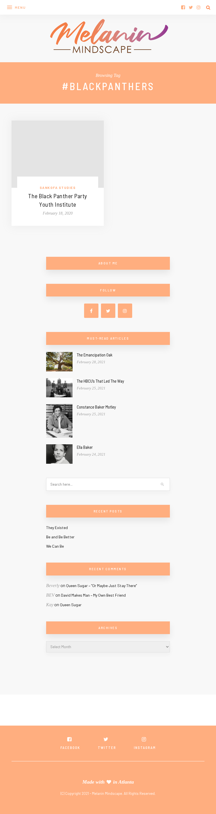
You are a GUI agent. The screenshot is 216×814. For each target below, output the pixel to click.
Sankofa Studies (58, 187)
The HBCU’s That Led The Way (100, 380)
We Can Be (55, 546)
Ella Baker (85, 447)
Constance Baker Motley (96, 406)
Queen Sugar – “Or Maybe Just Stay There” (101, 585)
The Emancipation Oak (94, 354)
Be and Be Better (60, 536)
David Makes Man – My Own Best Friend (93, 595)
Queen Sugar (71, 604)
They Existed (57, 527)
